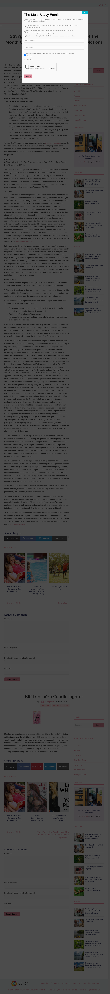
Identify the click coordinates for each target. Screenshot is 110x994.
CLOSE (85, 12)
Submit (28, 76)
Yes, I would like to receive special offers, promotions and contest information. (50, 55)
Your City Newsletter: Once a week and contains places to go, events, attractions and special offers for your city (49, 32)
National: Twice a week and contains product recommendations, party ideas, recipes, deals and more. (52, 26)
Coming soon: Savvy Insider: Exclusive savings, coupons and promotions (51, 36)
